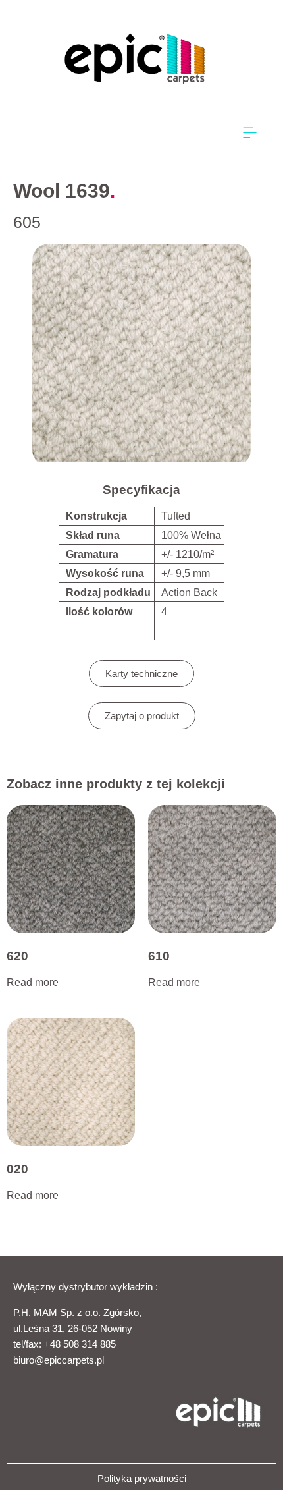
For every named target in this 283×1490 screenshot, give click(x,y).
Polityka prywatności (141, 1478)
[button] (250, 133)
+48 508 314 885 (80, 1344)
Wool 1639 (61, 191)
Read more (33, 982)
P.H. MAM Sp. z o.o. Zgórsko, (77, 1312)
